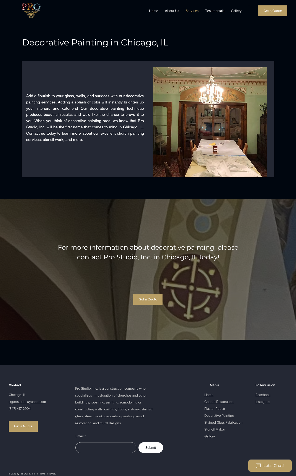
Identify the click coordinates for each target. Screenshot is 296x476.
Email (79, 436)
